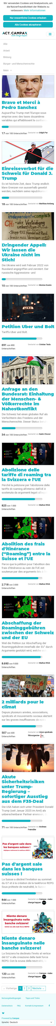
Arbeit (6, 50)
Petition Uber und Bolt (28, 326)
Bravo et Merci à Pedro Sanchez (21, 105)
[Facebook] (49, 1005)
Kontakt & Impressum (34, 1005)
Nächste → (38, 988)
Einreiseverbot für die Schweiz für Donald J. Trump (27, 173)
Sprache (5, 1022)
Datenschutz (7, 1005)
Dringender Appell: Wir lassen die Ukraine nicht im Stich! (24, 252)
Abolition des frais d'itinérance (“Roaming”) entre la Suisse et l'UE (26, 551)
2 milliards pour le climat (23, 704)
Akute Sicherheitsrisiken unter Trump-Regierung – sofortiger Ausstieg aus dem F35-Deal (25, 789)
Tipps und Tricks (33, 998)
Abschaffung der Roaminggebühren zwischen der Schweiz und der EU (28, 630)
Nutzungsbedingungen (11, 998)
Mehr (6, 70)
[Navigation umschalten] (50, 34)
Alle (5, 43)
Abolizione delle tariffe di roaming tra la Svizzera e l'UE (26, 474)
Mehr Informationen (34, 10)
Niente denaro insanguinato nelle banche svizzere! (23, 943)
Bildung (7, 57)
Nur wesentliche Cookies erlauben (28, 17)
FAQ (19, 1005)
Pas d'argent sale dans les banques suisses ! (22, 869)
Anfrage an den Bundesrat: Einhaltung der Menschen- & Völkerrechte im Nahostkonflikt (28, 399)
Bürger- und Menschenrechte (18, 63)
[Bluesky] (3, 1013)
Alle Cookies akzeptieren (28, 24)
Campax (15, 1018)
